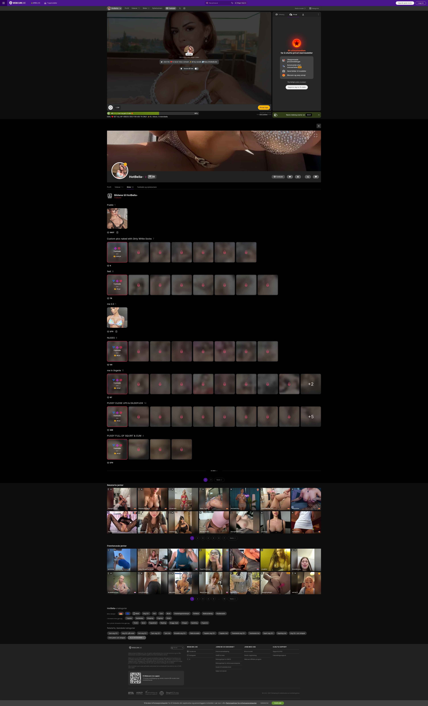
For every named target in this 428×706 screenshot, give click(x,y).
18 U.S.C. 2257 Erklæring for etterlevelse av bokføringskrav (281, 693)
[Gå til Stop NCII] (172, 693)
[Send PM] (316, 177)
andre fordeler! (300, 82)
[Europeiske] (128, 613)
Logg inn (421, 3)
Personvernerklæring (222, 651)
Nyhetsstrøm (157, 8)
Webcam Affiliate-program (252, 659)
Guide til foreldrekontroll (223, 667)
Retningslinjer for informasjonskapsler (228, 663)
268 (111, 430)
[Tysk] (121, 613)
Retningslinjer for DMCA (223, 659)
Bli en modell (248, 651)
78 (111, 298)
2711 (111, 332)
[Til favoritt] (110, 107)
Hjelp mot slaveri (221, 671)
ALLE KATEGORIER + (137, 637)
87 (111, 397)
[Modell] (319, 126)
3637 (112, 232)
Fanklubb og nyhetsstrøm (147, 187)
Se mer (213, 471)
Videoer (136, 8)
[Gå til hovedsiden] (18, 3)
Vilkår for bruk (220, 655)
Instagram (192, 655)
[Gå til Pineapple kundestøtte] (161, 693)
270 (111, 463)
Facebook (192, 651)
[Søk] (232, 3)
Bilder (146, 8)
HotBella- (111, 608)
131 (111, 365)
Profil (127, 8)
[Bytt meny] (3, 3)
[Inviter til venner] (308, 177)
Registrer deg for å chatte (297, 87)
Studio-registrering (250, 655)
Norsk (175, 647)
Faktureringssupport (279, 655)
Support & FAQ (277, 651)
